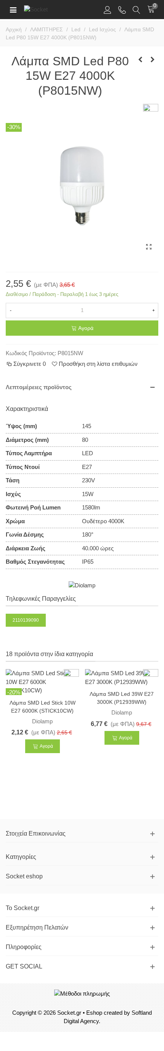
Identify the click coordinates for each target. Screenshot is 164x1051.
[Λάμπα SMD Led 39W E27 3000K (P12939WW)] (121, 677)
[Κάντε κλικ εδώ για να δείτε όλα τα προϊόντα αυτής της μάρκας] (82, 585)
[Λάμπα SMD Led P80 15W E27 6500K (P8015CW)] (152, 59)
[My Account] (107, 9)
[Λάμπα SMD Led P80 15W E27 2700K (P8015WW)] (140, 59)
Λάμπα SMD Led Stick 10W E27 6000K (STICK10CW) (43, 707)
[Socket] (48, 9)
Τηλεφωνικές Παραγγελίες (41, 598)
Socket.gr (69, 1012)
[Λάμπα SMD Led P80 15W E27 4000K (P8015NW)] (148, 247)
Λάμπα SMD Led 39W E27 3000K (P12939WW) (122, 698)
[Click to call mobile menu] (122, 9)
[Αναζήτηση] (136, 9)
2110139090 (26, 620)
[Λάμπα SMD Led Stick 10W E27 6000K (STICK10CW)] (42, 681)
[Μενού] (13, 9)
